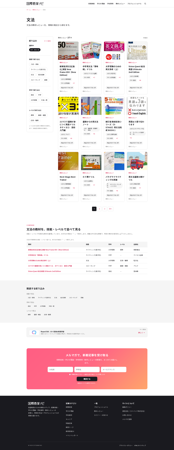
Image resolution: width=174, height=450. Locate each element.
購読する (87, 379)
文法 (32, 75)
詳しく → (141, 332)
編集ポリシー (127, 407)
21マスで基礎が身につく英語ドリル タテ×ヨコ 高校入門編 (68, 126)
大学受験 (34, 100)
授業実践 (91, 4)
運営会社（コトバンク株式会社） (134, 411)
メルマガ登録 (127, 419)
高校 (32, 95)
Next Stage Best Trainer (68, 178)
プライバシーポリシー (126, 445)
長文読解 (41, 75)
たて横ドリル (88, 176)
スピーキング (35, 80)
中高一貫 (44, 100)
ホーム (29, 10)
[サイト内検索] (145, 3)
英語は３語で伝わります (136, 123)
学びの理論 (101, 4)
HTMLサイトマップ (140, 445)
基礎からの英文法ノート (90, 123)
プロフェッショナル (134, 4)
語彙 (45, 80)
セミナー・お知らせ (101, 415)
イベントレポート (72, 435)
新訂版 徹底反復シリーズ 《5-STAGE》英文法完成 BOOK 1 (114, 126)
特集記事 (69, 423)
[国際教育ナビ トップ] (35, 3)
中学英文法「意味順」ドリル (90, 68)
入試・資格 (35, 64)
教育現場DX (70, 431)
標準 (32, 115)
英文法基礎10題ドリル (136, 178)
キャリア (69, 419)
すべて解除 (47, 41)
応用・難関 (35, 120)
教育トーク (70, 427)
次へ (110, 209)
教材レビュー (120, 4)
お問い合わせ (127, 415)
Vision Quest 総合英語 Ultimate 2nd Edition (137, 69)
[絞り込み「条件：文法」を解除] (38, 50)
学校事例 (110, 4)
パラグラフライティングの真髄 (113, 178)
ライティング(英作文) (38, 69)
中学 (39, 95)
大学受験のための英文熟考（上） (113, 68)
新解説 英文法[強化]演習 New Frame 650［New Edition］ (68, 70)
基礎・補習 (42, 115)
